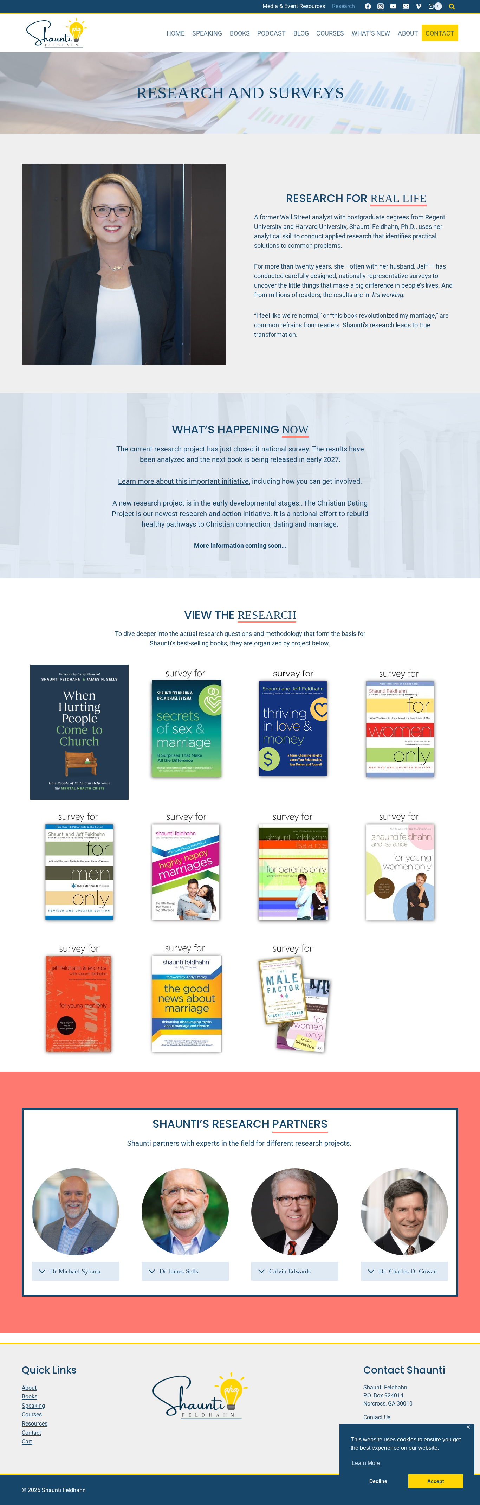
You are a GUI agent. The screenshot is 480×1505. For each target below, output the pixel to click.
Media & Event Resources (293, 6)
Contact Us (376, 1417)
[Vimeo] (418, 6)
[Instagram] (380, 6)
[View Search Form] (452, 6)
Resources (34, 1423)
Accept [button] (435, 1481)
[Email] (406, 6)
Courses (330, 33)
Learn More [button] (366, 1463)
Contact (440, 33)
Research (343, 6)
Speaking (207, 33)
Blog (301, 33)
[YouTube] (393, 6)
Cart (27, 1441)
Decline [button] (378, 1481)
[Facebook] (368, 6)
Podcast (271, 33)
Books (240, 33)
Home (175, 33)
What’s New (371, 33)
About (408, 33)
